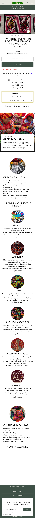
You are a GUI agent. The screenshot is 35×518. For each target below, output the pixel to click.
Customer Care (17, 487)
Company (17, 491)
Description (17, 93)
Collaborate (17, 495)
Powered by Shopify (17, 516)
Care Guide (17, 97)
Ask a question (17, 100)
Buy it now (17, 64)
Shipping (10, 53)
